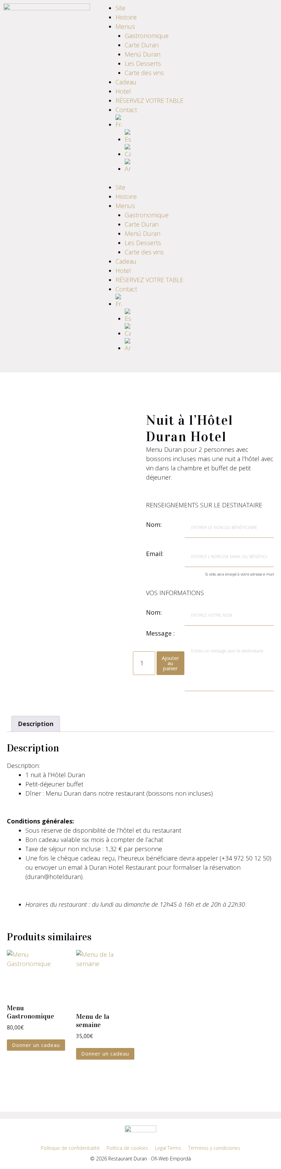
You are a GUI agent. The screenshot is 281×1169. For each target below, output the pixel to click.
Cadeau (125, 82)
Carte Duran (142, 45)
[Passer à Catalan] (154, 151)
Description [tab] (35, 724)
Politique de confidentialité (70, 1148)
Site (120, 8)
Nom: (154, 524)
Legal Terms (168, 1148)
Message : (160, 633)
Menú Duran (142, 54)
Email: (154, 554)
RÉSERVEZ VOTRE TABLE (149, 100)
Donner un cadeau (36, 1044)
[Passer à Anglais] (154, 166)
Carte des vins (144, 73)
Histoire (126, 17)
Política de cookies (127, 1148)
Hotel (123, 91)
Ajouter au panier (170, 663)
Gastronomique (147, 36)
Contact (126, 110)
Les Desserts (143, 63)
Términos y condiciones (214, 1148)
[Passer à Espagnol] (154, 136)
